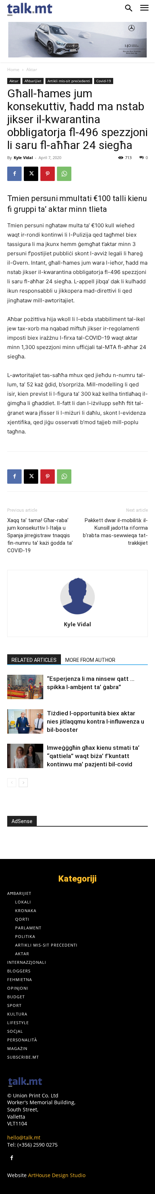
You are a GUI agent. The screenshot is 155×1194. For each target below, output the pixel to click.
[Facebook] (14, 174)
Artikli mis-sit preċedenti (69, 80)
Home (13, 69)
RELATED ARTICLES (34, 660)
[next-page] (23, 782)
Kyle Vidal (23, 157)
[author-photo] (77, 614)
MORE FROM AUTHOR (90, 660)
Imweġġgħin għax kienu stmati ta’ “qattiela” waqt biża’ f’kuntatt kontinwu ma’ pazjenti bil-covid (93, 756)
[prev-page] (11, 782)
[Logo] (25, 1082)
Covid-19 (103, 80)
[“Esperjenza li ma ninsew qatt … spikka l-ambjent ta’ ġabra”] (25, 687)
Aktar (31, 69)
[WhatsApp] (64, 174)
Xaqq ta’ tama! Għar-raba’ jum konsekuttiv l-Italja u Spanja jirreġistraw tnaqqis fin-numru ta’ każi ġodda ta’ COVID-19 (40, 535)
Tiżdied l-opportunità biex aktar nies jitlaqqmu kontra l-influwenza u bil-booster (95, 721)
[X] (31, 174)
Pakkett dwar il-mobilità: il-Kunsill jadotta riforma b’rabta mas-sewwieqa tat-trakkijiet (115, 531)
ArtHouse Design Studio (56, 1175)
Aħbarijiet (33, 80)
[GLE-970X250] (77, 39)
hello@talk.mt (23, 1137)
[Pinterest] (47, 174)
